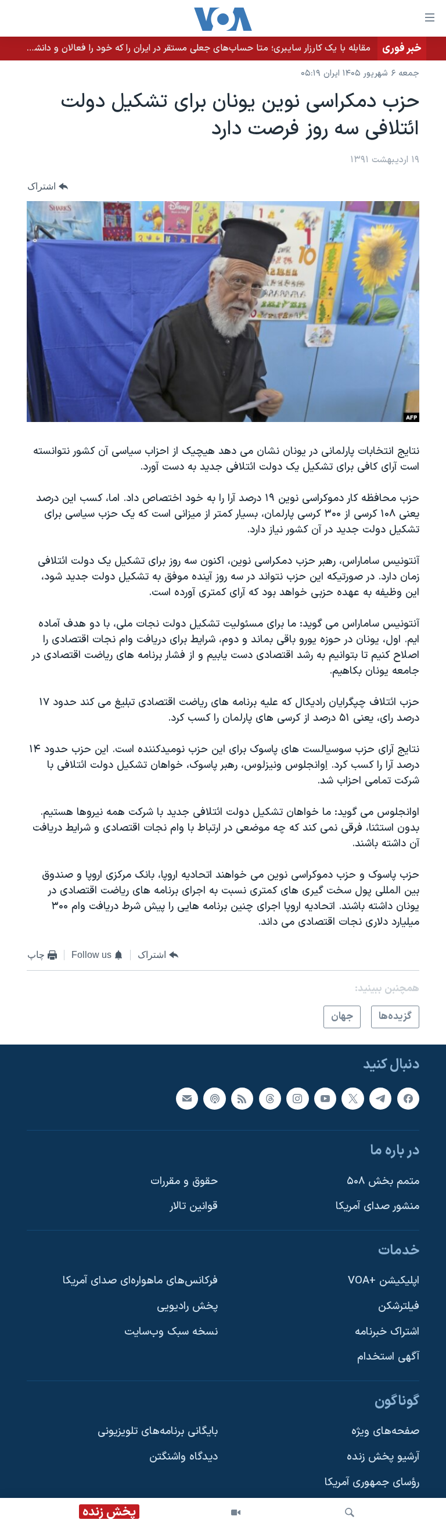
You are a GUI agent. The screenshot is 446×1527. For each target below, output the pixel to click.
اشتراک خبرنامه (387, 1332)
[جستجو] (349, 1512)
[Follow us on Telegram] (380, 1099)
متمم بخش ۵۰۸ (383, 1181)
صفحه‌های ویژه (385, 1432)
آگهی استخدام (388, 1357)
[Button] (47, 186)
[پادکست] (214, 1099)
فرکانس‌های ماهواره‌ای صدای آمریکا (140, 1281)
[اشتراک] (187, 1099)
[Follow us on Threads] (270, 1099)
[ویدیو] (235, 1512)
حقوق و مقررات (184, 1181)
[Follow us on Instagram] (297, 1099)
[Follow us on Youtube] (325, 1099)
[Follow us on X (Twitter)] (352, 1099)
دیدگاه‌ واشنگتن (183, 1457)
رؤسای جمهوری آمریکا (372, 1482)
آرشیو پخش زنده (383, 1457)
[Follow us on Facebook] (408, 1099)
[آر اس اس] (242, 1099)
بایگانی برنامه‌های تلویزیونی (158, 1432)
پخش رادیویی (187, 1306)
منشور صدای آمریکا (377, 1206)
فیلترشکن (398, 1306)
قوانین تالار (194, 1206)
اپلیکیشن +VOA (383, 1281)
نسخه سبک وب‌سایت (171, 1332)
